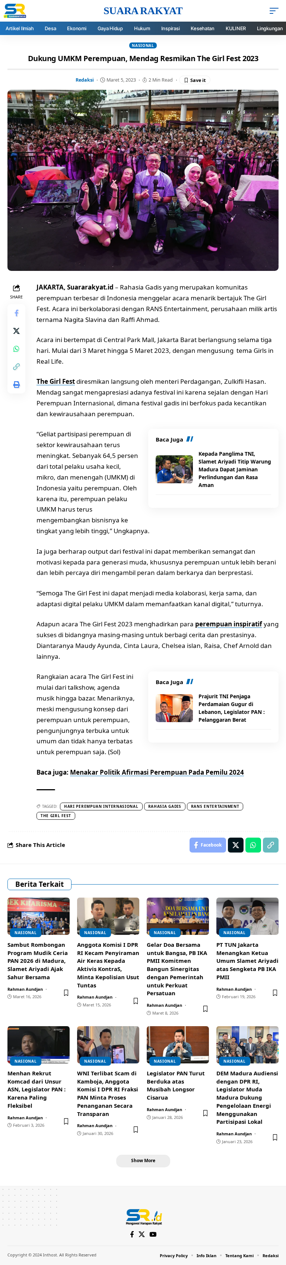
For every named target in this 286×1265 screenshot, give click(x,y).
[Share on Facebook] (16, 313)
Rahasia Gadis (164, 806)
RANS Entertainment (215, 806)
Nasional (143, 45)
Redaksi (85, 79)
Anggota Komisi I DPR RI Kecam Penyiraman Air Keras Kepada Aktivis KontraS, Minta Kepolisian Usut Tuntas (108, 965)
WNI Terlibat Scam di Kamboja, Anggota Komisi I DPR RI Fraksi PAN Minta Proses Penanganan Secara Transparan (107, 1093)
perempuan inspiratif (228, 624)
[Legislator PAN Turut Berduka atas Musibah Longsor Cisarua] (178, 1044)
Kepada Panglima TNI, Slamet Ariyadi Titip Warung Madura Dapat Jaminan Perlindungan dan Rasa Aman (234, 469)
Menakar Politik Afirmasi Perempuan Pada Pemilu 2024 (157, 772)
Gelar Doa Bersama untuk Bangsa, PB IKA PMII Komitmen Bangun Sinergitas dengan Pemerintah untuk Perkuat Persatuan (177, 969)
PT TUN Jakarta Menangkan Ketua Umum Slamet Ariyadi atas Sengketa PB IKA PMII (247, 961)
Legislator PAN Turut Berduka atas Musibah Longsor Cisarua (176, 1085)
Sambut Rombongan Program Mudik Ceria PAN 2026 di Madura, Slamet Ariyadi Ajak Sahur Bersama (37, 961)
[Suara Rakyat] (143, 1216)
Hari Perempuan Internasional (101, 806)
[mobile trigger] (276, 11)
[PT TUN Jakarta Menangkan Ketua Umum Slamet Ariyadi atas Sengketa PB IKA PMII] (247, 916)
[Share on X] (16, 331)
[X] (142, 1234)
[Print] (16, 384)
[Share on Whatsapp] (16, 349)
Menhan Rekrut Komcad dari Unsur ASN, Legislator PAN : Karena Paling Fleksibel (36, 1089)
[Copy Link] (16, 367)
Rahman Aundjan (25, 989)
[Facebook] (132, 1234)
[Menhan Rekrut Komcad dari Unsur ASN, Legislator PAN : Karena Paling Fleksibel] (38, 1044)
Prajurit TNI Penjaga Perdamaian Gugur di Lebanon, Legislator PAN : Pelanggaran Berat (231, 708)
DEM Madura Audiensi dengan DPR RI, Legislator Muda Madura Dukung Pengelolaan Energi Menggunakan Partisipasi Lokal (247, 1097)
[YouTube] (152, 1234)
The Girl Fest (55, 381)
